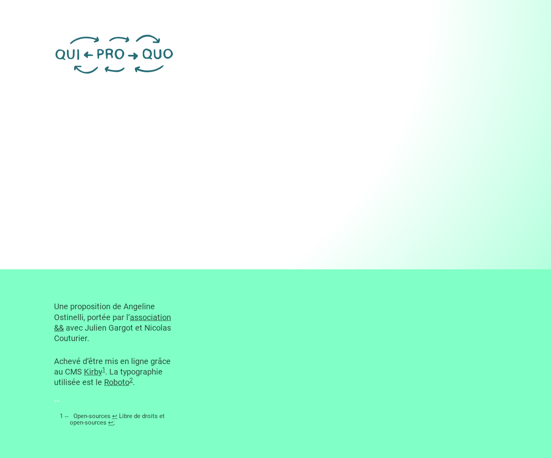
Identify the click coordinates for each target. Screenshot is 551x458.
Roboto (116, 382)
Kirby (93, 372)
